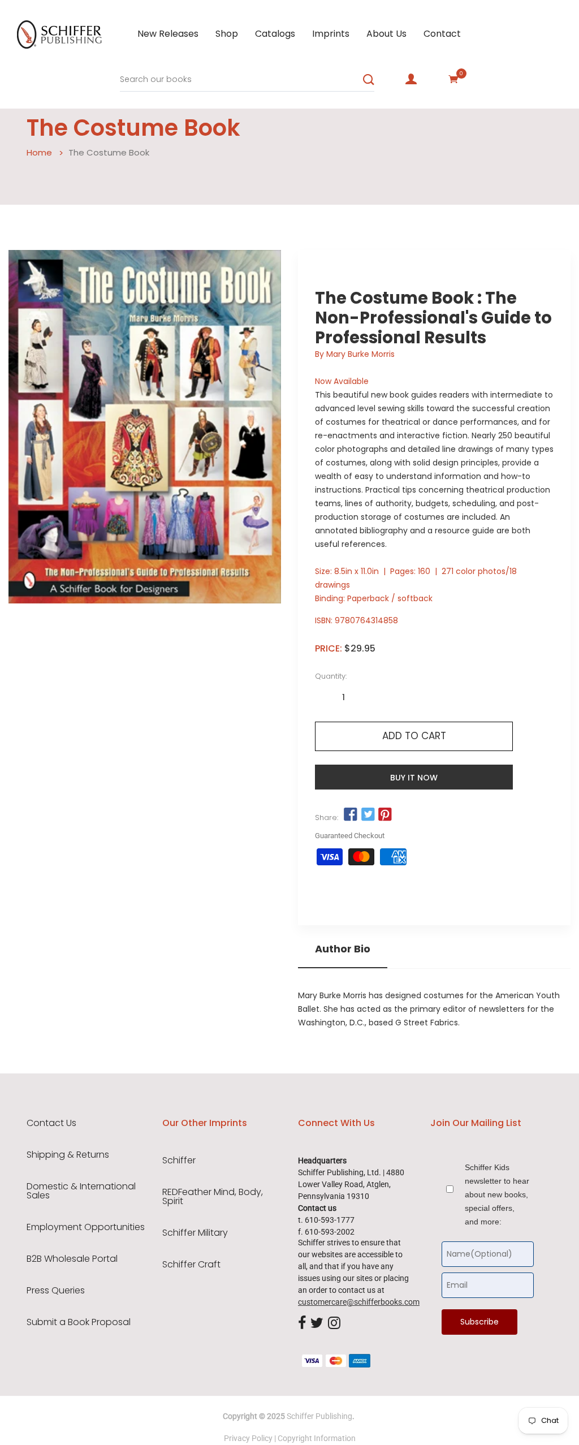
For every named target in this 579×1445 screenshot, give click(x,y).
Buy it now (414, 777)
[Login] (411, 79)
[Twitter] (316, 1324)
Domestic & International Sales (81, 1191)
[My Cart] (453, 79)
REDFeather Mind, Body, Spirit (212, 1197)
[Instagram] (334, 1324)
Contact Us (51, 1123)
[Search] (368, 80)
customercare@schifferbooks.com (359, 1301)
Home (39, 152)
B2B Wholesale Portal (72, 1258)
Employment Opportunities (86, 1227)
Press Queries (56, 1290)
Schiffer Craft (191, 1264)
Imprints (330, 33)
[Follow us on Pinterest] (385, 814)
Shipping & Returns (68, 1154)
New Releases (167, 33)
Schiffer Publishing (319, 1416)
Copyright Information (317, 1438)
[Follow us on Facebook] (350, 814)
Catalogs (275, 33)
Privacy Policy (248, 1438)
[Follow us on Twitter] (367, 814)
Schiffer (179, 1160)
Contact (442, 33)
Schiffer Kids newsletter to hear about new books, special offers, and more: (497, 1194)
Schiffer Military (195, 1232)
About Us (386, 33)
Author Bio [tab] (342, 949)
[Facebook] (302, 1324)
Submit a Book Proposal (79, 1322)
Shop (226, 33)
